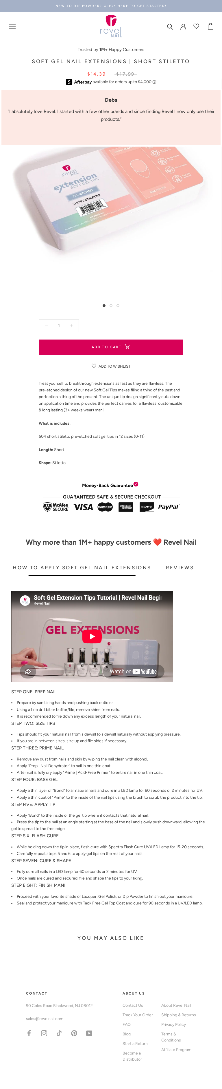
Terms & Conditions (171, 1037)
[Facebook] (29, 1033)
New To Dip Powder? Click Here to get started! (111, 6)
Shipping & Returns (178, 1015)
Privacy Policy (173, 1024)
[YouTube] (89, 1033)
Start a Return (135, 1043)
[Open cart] (210, 26)
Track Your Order (138, 1015)
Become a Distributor (132, 1056)
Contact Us (133, 1005)
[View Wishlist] (197, 26)
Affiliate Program (176, 1049)
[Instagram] (44, 1033)
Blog (127, 1034)
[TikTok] (59, 1033)
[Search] (170, 26)
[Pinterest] (74, 1033)
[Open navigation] (12, 26)
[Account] (183, 26)
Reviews (180, 567)
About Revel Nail (176, 1005)
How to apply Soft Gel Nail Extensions (82, 567)
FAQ (127, 1024)
